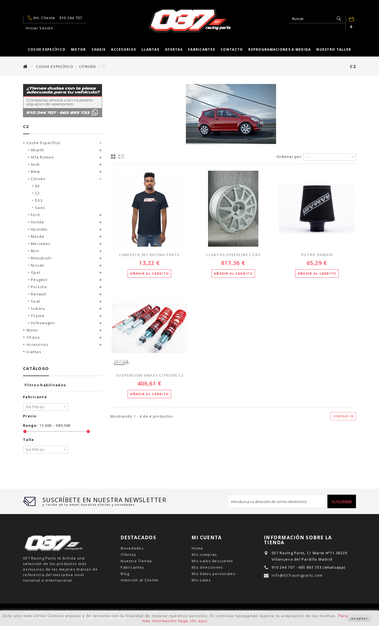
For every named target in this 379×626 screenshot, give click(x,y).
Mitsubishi (41, 257)
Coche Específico (43, 142)
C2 (37, 193)
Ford (35, 214)
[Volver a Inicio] (25, 66)
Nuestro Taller (333, 49)
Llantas (150, 49)
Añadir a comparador (111, 216)
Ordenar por (289, 156)
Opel (35, 272)
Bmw (35, 171)
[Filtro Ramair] (317, 209)
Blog (125, 573)
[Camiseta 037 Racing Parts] (150, 209)
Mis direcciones (207, 567)
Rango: (30, 425)
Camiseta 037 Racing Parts (149, 254)
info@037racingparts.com (297, 575)
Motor (78, 49)
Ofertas (174, 49)
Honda (37, 221)
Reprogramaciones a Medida (279, 49)
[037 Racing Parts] (189, 21)
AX (37, 185)
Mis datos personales (214, 573)
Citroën (38, 178)
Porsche (39, 286)
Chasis (99, 49)
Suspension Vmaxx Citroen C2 (149, 375)
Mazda (37, 236)
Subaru (38, 308)
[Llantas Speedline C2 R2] (233, 209)
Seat (35, 301)
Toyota (38, 315)
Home (197, 548)
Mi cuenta (206, 537)
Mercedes (40, 243)
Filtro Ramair (317, 254)
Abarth (37, 149)
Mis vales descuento (212, 560)
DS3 (39, 200)
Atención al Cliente (139, 580)
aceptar (359, 618)
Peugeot (39, 279)
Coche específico (46, 49)
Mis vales (201, 580)
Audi (35, 164)
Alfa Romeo (42, 157)
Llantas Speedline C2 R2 (233, 254)
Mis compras (204, 554)
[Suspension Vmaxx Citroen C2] (150, 329)
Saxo (40, 207)
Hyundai (39, 229)
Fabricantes (201, 49)
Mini (35, 250)
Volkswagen (43, 322)
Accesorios (123, 49)
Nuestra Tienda (136, 560)
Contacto (232, 49)
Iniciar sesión (39, 27)
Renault (38, 294)
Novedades (132, 548)
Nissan (38, 265)
